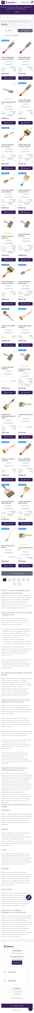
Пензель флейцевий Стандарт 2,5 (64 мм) (7, 58)
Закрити (17, 12)
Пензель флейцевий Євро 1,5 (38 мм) (7, 191)
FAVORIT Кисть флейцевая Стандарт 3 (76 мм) (8, 416)
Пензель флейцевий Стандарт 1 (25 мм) (24, 459)
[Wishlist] (14, 41)
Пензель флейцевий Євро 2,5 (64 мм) (24, 191)
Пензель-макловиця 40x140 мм (7, 237)
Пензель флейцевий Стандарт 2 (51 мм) (24, 58)
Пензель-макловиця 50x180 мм (7, 367)
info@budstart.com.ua (17, 998)
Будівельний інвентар (9, 21)
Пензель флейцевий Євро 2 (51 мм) (7, 145)
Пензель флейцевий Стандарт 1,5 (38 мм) (24, 100)
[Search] (3, 17)
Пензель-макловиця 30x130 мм (24, 235)
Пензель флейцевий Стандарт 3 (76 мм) (7, 282)
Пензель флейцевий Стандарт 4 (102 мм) (24, 145)
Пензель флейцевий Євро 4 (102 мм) (7, 502)
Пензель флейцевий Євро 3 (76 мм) (24, 502)
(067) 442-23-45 (25, 2)
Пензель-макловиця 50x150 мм (24, 370)
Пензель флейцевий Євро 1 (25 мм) (24, 282)
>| (19, 584)
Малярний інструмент (22, 21)
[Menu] (3, 2)
